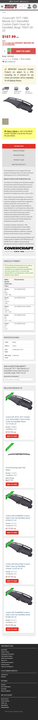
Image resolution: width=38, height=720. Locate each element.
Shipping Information (7, 654)
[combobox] (19, 379)
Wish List (4, 703)
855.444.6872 (15, 1)
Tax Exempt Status (6, 656)
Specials (3, 689)
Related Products (19, 164)
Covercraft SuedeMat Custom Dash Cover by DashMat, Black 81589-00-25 (18, 614)
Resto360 (4, 650)
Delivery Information (7, 662)
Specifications (18, 155)
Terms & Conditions (7, 666)
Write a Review (26, 59)
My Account (4, 699)
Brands (3, 684)
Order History (5, 701)
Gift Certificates (6, 687)
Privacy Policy (5, 664)
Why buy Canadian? (7, 658)
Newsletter (4, 705)
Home (4, 12)
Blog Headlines (5, 691)
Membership (5, 707)
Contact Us (25, 1)
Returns (3, 676)
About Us (4, 660)
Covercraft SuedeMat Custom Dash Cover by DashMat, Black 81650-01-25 (18, 517)
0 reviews (15, 59)
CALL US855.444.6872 (28, 92)
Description (18, 146)
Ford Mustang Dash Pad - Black (16, 468)
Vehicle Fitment (19, 151)
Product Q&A (19, 160)
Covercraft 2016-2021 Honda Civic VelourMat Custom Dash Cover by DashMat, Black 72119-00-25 (18, 420)
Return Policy (5, 652)
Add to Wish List (9, 61)
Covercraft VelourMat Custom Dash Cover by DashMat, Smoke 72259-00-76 (18, 566)
